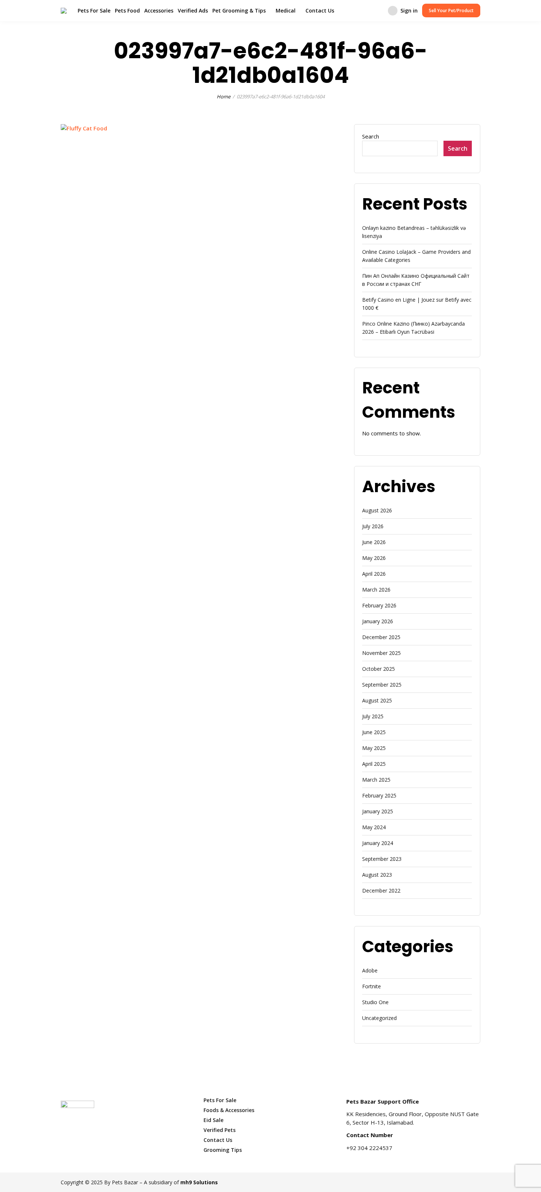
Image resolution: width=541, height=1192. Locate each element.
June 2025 (374, 732)
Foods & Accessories (229, 1110)
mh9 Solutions (199, 1182)
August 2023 (377, 874)
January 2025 (377, 811)
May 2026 (374, 557)
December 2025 (381, 637)
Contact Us (319, 10)
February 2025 (379, 795)
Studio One (375, 1002)
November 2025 (381, 652)
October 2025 (378, 668)
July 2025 (372, 716)
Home (223, 96)
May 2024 (374, 827)
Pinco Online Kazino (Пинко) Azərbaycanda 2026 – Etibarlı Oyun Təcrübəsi (413, 327)
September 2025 (382, 684)
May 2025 (374, 747)
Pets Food (127, 10)
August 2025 (377, 700)
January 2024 (377, 842)
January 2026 (377, 621)
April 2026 (374, 573)
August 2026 (377, 510)
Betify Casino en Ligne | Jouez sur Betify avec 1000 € (416, 303)
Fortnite (371, 986)
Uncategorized (379, 1017)
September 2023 (382, 858)
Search (370, 136)
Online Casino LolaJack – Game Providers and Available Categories (416, 255)
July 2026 (372, 526)
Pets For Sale (94, 10)
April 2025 (374, 763)
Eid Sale (213, 1119)
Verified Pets (220, 1129)
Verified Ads (193, 10)
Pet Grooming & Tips (239, 10)
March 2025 (376, 779)
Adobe (370, 970)
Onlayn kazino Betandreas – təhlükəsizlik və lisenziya (414, 231)
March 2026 (376, 589)
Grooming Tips (223, 1149)
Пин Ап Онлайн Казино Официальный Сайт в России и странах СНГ (416, 279)
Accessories (158, 10)
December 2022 (381, 890)
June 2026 (374, 542)
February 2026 (379, 605)
